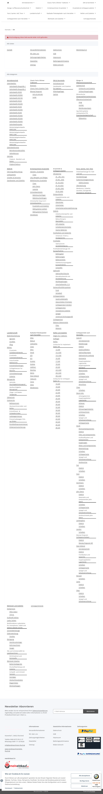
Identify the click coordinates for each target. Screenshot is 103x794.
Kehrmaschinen (14, 645)
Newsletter (34, 61)
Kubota (32, 364)
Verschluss (82, 384)
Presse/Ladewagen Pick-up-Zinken (17, 420)
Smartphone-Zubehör (63, 311)
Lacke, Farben (11, 620)
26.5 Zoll (58, 373)
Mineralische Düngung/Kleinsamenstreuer (86, 95)
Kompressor (11, 609)
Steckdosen (34, 215)
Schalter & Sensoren (14, 177)
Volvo (32, 385)
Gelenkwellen (11, 83)
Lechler (81, 105)
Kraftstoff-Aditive (13, 617)
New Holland (34, 376)
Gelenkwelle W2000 (16, 95)
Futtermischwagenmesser (85, 180)
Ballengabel (60, 254)
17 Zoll (58, 361)
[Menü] (100, 774)
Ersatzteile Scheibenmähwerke (16, 351)
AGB (54, 53)
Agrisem (12, 339)
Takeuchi (33, 379)
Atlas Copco (13, 612)
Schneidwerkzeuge (15, 373)
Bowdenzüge (83, 344)
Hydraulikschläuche (62, 273)
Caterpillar (33, 344)
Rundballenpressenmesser (18, 424)
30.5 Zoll (58, 376)
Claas (34, 175)
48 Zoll (58, 428)
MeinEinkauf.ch (81, 50)
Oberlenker (59, 202)
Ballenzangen (60, 257)
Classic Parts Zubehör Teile (39, 88)
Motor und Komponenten (87, 445)
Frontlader (56, 241)
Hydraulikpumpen (85, 352)
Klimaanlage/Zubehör (86, 409)
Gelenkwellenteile (13, 147)
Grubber (12, 342)
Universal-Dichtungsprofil (64, 316)
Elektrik (55, 211)
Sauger (11, 648)
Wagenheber (13, 683)
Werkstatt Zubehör (13, 661)
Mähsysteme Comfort (40, 209)
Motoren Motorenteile (60, 322)
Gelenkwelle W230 (15, 107)
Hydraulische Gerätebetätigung (61, 245)
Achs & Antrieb (38, 94)
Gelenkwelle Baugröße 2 (17, 89)
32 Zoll (58, 407)
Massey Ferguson (36, 91)
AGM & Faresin (84, 183)
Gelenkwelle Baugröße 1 (17, 86)
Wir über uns (34, 53)
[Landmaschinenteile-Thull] (8, 2)
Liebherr (33, 367)
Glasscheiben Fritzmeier (64, 302)
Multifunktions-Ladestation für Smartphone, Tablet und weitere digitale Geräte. (16, 625)
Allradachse (57, 174)
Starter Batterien (61, 230)
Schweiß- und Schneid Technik (17, 673)
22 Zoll (58, 393)
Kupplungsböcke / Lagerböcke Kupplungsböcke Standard (85, 364)
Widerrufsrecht (58, 65)
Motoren (58, 328)
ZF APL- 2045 (60, 180)
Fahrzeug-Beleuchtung (14, 172)
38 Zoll (58, 416)
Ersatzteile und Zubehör (41, 206)
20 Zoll (58, 367)
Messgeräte (11, 379)
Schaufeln (59, 268)
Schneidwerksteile (36, 192)
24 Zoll (58, 395)
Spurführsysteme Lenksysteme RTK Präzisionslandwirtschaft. (84, 113)
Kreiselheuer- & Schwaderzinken (15, 412)
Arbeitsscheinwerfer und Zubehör (64, 215)
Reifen (55, 342)
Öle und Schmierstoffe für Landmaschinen (16, 652)
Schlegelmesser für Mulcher (15, 369)
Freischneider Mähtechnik (14, 361)
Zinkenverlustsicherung (17, 427)
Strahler (12, 636)
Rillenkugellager (58, 91)
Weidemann (34, 388)
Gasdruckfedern (84, 349)
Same (78, 582)
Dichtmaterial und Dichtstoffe (15, 657)
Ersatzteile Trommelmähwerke (16, 356)
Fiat (77, 465)
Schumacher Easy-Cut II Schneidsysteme (38, 202)
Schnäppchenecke (37, 606)
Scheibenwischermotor (63, 227)
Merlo (32, 373)
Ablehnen (84, 786)
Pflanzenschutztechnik (83, 99)
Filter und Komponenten (87, 435)
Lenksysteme (11, 175)
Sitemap (33, 65)
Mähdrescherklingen (40, 198)
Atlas (31, 338)
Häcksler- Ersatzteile (37, 172)
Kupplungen (83, 443)
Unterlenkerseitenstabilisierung (66, 208)
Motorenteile (83, 370)
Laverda (35, 189)
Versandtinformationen (38, 50)
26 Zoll (58, 398)
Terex (32, 382)
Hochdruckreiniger (15, 642)
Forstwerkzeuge (81, 177)
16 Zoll (58, 358)
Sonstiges (12, 677)
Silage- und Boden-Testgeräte (15, 393)
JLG (31, 358)
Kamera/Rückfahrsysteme (62, 287)
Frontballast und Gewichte (62, 233)
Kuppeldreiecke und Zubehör (62, 198)
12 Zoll (58, 349)
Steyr (78, 590)
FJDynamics (82, 118)
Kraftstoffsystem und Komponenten (86, 439)
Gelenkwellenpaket (15, 124)
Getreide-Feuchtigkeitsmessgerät (17, 383)
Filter (57, 325)
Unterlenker (60, 205)
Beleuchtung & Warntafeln (61, 220)
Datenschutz (18, 788)
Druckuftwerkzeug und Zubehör (17, 668)
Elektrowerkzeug (12, 633)
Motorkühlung (83, 448)
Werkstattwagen (14, 686)
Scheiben (82, 373)
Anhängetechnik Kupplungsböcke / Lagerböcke (85, 398)
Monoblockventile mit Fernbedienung (63, 277)
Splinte (55, 94)
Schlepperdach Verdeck (64, 305)
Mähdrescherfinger (39, 195)
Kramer (32, 361)
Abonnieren (91, 711)
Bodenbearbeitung (13, 336)
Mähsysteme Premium (40, 212)
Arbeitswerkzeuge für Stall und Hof (85, 173)
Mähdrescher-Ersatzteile (38, 180)
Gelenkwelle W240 (15, 113)
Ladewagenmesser (15, 416)
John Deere (36, 186)
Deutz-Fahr (80, 393)
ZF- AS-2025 (59, 183)
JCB (31, 355)
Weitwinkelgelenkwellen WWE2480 (17, 143)
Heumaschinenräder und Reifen (17, 407)
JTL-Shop (92, 791)
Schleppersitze (61, 308)
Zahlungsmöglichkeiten (38, 57)
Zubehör (12, 376)
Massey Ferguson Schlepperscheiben (82, 536)
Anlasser (82, 403)
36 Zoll (58, 413)
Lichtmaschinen (84, 412)
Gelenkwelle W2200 (16, 104)
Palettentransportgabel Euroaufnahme (63, 264)
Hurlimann (80, 483)
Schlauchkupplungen (86, 91)
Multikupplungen (61, 281)
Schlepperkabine (59, 296)
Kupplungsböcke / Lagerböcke (85, 561)
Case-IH (78, 338)
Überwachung (81, 185)
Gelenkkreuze (14, 153)
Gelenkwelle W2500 (16, 118)
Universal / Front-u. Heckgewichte (62, 237)
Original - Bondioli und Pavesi (17, 160)
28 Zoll (58, 401)
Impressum (8, 788)
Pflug (11, 344)
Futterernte (11, 400)
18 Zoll (58, 364)
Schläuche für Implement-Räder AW (62, 346)
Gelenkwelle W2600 (16, 121)
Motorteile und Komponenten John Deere (85, 499)
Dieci (31, 349)
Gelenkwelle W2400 (16, 116)
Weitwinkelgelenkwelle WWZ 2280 (17, 133)
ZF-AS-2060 (59, 191)
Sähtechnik (10, 397)
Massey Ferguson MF (86, 543)
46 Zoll (58, 425)
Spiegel (58, 314)
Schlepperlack (58, 319)
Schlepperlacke (84, 376)
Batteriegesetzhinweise (61, 61)
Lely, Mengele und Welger (39, 177)
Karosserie (82, 358)
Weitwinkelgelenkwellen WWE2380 (17, 138)
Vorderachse (83, 462)
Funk (57, 290)
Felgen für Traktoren (60, 336)
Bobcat (32, 341)
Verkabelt (59, 293)
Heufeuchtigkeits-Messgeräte (15, 388)
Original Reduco (14, 164)
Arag (80, 102)
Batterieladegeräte (15, 664)
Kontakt (9, 50)
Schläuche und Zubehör (87, 88)
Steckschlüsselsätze (16, 680)
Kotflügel (56, 339)
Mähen (9, 347)
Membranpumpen (85, 108)
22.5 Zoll (58, 370)
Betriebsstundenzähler (17, 150)
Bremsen (33, 85)
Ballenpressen (14, 403)
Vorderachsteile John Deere (86, 516)
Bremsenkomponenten (86, 429)
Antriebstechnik (58, 83)
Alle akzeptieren (84, 775)
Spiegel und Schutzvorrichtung (85, 380)
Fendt (32, 352)
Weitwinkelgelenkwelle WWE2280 (17, 128)
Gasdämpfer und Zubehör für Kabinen (62, 87)
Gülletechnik (80, 85)
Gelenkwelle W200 (15, 92)
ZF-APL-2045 (60, 188)
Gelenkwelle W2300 (16, 110)
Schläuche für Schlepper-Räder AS (61, 380)
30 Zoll (58, 404)
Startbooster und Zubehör (16, 180)
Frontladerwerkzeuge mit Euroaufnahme (61, 250)
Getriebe (10, 156)
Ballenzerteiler (60, 260)
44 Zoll (58, 422)
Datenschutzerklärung (39, 711)
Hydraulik (56, 270)
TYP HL (11, 615)
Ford (77, 474)
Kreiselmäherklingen (16, 365)
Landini (78, 529)
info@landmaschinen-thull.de (15, 745)
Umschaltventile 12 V (63, 284)
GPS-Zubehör (60, 224)
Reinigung (10, 639)
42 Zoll (58, 419)
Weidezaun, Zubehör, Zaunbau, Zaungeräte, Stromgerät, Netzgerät (83, 190)
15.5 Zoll (58, 355)
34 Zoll (58, 410)
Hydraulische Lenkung (86, 355)
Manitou (33, 370)
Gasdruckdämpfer (62, 299)
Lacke (34, 97)
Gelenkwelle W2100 (16, 98)
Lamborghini (80, 520)
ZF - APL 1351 (60, 177)
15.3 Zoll (58, 352)
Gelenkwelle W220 (15, 101)
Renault (79, 576)
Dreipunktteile (58, 194)
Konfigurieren (84, 781)
